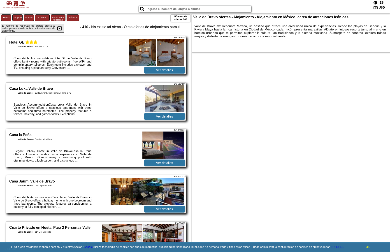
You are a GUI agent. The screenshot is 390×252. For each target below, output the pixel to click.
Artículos (72, 17)
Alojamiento (18, 17)
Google (88, 247)
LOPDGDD (337, 247)
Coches (42, 17)
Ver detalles (164, 70)
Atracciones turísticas (58, 18)
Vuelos (28, 17)
